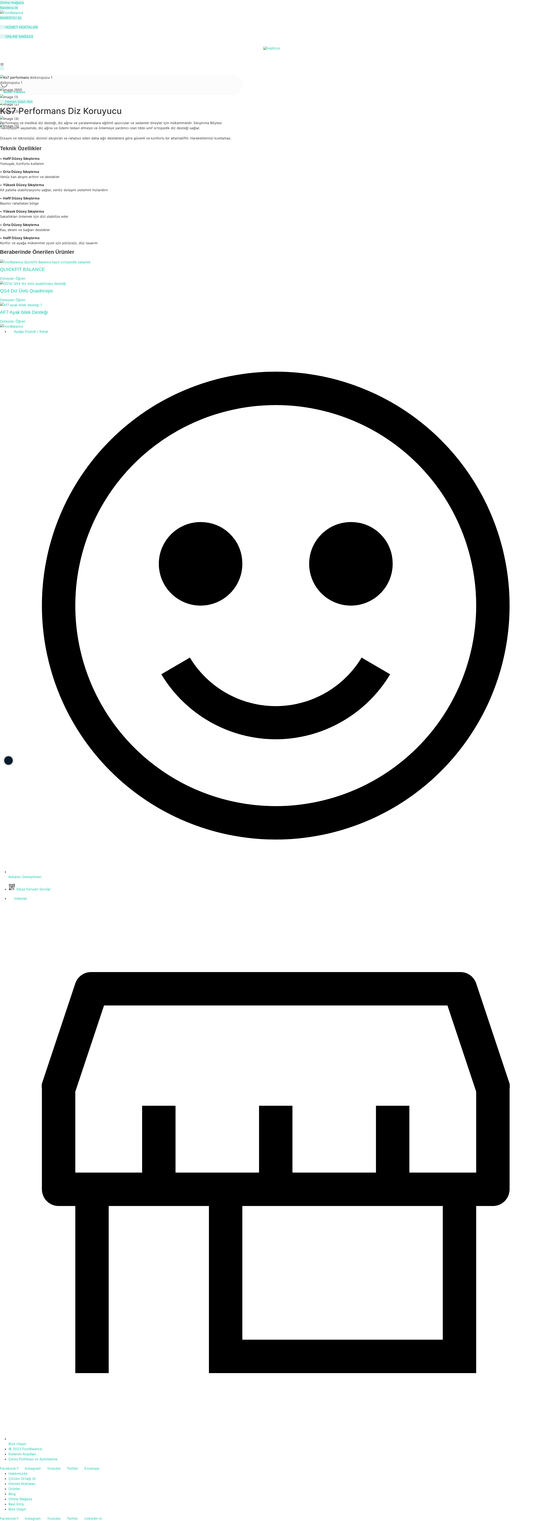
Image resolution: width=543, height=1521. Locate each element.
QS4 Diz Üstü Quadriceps (26, 290)
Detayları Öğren (12, 278)
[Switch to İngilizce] (271, 48)
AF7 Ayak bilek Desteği (24, 312)
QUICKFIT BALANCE (22, 269)
